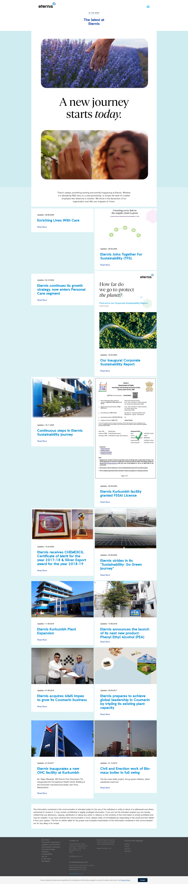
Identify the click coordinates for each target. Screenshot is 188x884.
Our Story (45, 840)
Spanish (127, 849)
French (126, 846)
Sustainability (47, 854)
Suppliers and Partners (51, 845)
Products (45, 852)
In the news (46, 859)
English (127, 844)
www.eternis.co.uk (76, 873)
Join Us (44, 856)
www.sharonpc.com (104, 848)
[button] (148, 6)
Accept (142, 880)
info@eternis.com (75, 856)
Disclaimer (46, 861)
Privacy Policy (125, 880)
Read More (42, 226)
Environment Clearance (51, 847)
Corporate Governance (51, 842)
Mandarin (127, 851)
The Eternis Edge (48, 849)
